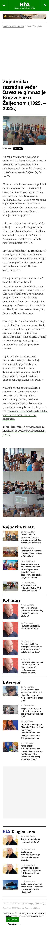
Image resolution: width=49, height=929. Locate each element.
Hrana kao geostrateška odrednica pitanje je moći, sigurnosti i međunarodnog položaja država (32, 667)
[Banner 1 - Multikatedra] (24, 16)
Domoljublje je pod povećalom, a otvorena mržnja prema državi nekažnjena (31, 871)
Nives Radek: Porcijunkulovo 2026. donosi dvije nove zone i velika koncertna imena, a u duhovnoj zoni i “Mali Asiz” (32, 752)
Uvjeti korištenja (27, 903)
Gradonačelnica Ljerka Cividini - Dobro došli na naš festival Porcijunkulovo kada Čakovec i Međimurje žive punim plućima (32, 731)
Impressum (7, 903)
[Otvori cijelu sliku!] (24, 130)
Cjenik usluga (40, 903)
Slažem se (12, 919)
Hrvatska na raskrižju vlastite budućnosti (30, 627)
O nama (16, 903)
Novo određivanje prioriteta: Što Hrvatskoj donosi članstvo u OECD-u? (32, 611)
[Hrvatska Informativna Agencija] (24, 5)
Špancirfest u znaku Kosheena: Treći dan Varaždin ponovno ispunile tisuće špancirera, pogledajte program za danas (31, 571)
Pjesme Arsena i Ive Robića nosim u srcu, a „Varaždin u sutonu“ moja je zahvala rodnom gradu (32, 695)
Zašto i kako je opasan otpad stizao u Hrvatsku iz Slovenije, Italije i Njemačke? (32, 887)
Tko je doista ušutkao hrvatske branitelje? (31, 840)
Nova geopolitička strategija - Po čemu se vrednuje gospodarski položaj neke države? (31, 647)
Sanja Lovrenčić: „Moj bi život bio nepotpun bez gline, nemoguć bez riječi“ (32, 712)
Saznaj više (13, 924)
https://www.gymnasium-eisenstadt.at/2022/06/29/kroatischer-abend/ (24, 430)
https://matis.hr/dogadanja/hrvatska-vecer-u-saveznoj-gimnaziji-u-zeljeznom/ (25, 414)
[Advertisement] (24, 53)
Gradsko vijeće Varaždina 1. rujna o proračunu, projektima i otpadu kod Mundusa (31, 538)
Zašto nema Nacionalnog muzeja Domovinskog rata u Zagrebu (30, 855)
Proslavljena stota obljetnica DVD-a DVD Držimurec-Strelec (31, 588)
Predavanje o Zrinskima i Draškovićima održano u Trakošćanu (32, 553)
